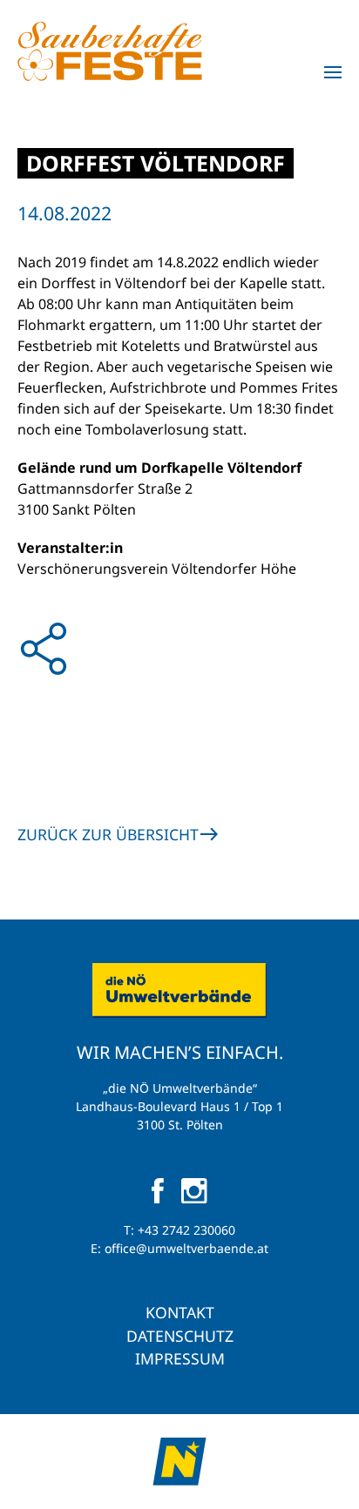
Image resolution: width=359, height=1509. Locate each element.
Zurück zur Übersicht (108, 834)
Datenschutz (180, 1335)
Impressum (180, 1358)
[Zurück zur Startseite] (109, 51)
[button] (333, 72)
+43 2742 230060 (186, 1230)
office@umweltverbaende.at (186, 1248)
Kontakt (180, 1312)
